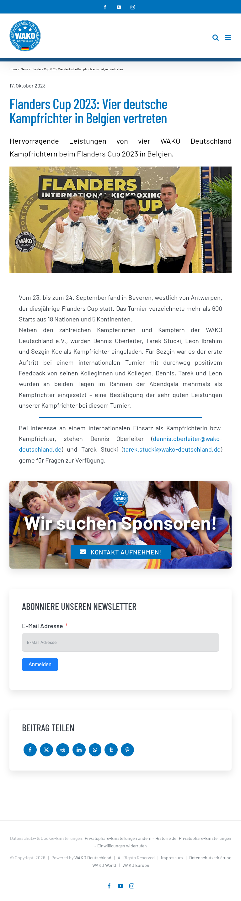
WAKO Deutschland (92, 857)
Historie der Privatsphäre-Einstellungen (193, 838)
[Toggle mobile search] (215, 37)
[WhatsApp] (95, 750)
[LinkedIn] (79, 750)
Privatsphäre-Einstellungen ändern (118, 838)
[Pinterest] (127, 750)
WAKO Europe (135, 865)
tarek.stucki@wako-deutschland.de (172, 449)
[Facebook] (30, 750)
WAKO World (104, 865)
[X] (46, 750)
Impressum (172, 857)
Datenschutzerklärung (210, 857)
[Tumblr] (111, 750)
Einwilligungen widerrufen (122, 845)
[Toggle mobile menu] (228, 37)
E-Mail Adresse (42, 625)
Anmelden (40, 664)
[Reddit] (63, 750)
